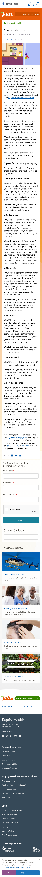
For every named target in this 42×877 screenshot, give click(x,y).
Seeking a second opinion (15, 608)
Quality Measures (9, 760)
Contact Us (27, 706)
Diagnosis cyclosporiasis (15, 676)
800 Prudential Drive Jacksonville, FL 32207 (10, 725)
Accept (21, 873)
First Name (8, 470)
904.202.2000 (7, 731)
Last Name (8, 482)
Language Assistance (10, 768)
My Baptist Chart (8, 751)
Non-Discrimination (9, 814)
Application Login (9, 789)
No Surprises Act (8, 827)
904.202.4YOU (13, 445)
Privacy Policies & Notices (12, 810)
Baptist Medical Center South (21, 97)
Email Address (9, 494)
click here (25, 445)
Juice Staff (8, 39)
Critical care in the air (14, 574)
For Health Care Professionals (13, 793)
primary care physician (18, 437)
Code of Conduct (8, 818)
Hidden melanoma (12, 642)
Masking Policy (8, 831)
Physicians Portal (8, 781)
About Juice (7, 706)
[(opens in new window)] (36, 851)
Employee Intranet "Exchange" (14, 785)
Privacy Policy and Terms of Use (17, 867)
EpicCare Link (7, 797)
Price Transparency (9, 835)
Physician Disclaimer (10, 823)
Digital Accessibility (9, 764)
